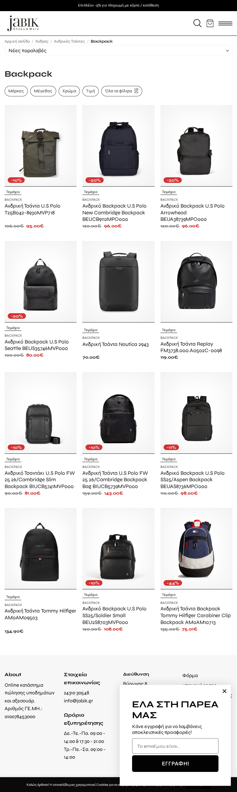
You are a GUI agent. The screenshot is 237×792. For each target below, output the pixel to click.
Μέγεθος (43, 90)
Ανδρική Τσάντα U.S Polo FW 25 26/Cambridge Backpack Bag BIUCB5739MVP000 (115, 480)
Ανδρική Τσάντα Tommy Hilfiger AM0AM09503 (40, 614)
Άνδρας (41, 41)
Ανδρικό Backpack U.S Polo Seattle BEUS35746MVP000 (37, 345)
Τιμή (90, 90)
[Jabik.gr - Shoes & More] (23, 23)
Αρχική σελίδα (17, 41)
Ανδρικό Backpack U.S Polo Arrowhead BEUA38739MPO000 (192, 212)
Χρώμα (69, 90)
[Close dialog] (224, 691)
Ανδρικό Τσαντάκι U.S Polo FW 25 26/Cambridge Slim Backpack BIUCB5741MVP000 (40, 480)
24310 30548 (76, 693)
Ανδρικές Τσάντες (69, 41)
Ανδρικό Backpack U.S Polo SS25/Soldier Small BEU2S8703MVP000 (114, 615)
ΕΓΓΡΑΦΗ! (175, 763)
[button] (197, 23)
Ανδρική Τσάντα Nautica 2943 (115, 344)
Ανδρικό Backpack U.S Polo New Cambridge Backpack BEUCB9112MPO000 (114, 212)
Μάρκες (16, 90)
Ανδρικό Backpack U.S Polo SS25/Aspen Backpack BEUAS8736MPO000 (192, 480)
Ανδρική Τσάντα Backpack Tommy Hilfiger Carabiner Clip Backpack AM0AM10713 (195, 615)
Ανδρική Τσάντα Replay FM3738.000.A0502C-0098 (191, 347)
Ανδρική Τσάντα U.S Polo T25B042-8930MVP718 (32, 209)
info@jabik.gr (78, 701)
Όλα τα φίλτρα (118, 90)
